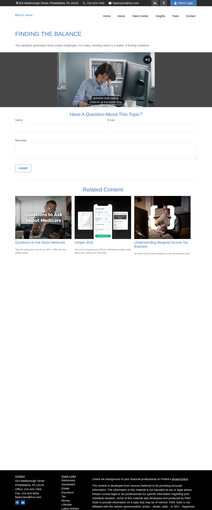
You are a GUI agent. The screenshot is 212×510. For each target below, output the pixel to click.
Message (21, 140)
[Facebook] (163, 3)
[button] (107, 16)
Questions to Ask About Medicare (40, 242)
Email (111, 120)
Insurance (67, 492)
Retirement (68, 480)
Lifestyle (66, 504)
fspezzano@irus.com (126, 3)
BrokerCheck (180, 479)
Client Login (185, 3)
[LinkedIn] (154, 3)
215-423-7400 (95, 3)
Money (65, 500)
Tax (63, 496)
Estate (65, 488)
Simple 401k (84, 242)
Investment (68, 484)
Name (19, 120)
